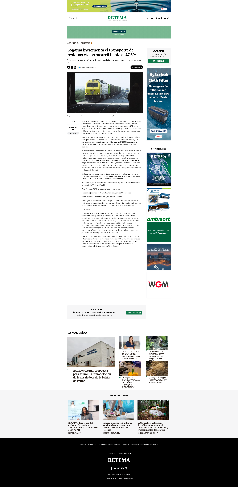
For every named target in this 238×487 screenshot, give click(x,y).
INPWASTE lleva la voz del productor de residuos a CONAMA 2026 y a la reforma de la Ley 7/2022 (83, 426)
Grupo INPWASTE (74, 433)
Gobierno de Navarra (111, 433)
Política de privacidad (123, 474)
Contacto (154, 444)
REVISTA (83, 444)
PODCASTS (125, 444)
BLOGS (110, 444)
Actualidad (73, 43)
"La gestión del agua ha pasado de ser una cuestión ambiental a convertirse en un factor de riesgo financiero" (131, 354)
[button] (68, 67)
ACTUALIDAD (92, 444)
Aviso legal (111, 474)
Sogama (73, 133)
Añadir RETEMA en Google (87, 67)
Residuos (85, 43)
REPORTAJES (102, 444)
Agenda (117, 444)
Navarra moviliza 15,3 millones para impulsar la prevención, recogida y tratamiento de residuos (117, 426)
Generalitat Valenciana (148, 433)
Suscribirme (158, 61)
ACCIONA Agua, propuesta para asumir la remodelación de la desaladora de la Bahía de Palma (92, 376)
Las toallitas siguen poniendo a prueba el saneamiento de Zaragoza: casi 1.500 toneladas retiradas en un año (157, 355)
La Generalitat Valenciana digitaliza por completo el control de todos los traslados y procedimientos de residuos (153, 426)
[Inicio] (118, 18)
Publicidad (144, 444)
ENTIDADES (135, 444)
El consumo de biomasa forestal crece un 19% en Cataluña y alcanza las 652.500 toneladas (158, 379)
